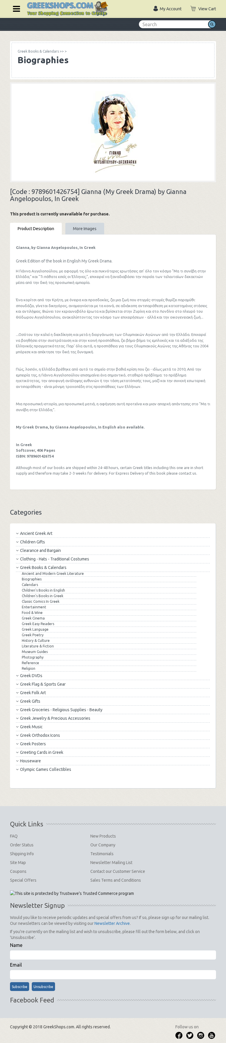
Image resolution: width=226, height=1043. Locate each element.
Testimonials (102, 853)
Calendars (30, 585)
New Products (103, 836)
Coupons (18, 871)
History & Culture (36, 640)
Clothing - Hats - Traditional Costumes (54, 559)
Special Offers (23, 880)
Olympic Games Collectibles (45, 769)
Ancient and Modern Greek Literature (53, 573)
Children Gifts (32, 542)
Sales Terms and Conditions (115, 880)
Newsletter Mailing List (111, 862)
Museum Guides (35, 652)
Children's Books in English (43, 590)
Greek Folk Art (33, 692)
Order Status (22, 845)
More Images (85, 228)
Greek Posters (33, 743)
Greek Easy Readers (38, 624)
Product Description (36, 228)
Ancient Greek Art (36, 533)
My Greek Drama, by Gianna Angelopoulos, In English (66, 427)
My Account (171, 8)
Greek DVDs (31, 675)
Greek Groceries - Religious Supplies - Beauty (61, 709)
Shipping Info (22, 853)
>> (41, 51)
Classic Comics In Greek (40, 601)
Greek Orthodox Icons (40, 735)
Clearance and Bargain (40, 550)
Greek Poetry (33, 635)
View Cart (207, 8)
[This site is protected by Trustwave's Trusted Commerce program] (72, 893)
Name (16, 945)
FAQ (14, 836)
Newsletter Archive (112, 923)
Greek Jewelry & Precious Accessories (55, 718)
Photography (33, 657)
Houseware (30, 761)
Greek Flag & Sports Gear (43, 684)
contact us (187, 473)
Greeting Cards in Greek (41, 752)
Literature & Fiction (38, 646)
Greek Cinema (33, 618)
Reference (30, 663)
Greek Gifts (30, 701)
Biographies (31, 579)
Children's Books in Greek (42, 596)
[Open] (14, 8)
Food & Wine (32, 613)
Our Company (102, 845)
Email (16, 964)
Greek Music (31, 726)
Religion (28, 668)
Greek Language (35, 629)
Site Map (18, 862)
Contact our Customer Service (117, 871)
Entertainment (34, 607)
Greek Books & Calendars (43, 567)
